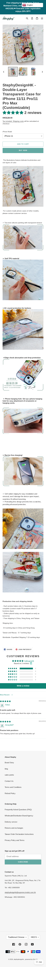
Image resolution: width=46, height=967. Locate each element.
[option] (13, 71)
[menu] (42, 18)
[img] (5, 701)
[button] (13, 113)
